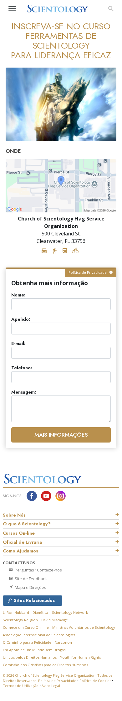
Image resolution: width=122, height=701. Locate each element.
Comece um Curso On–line (26, 627)
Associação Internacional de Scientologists (39, 634)
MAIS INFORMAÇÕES (61, 435)
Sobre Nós (14, 515)
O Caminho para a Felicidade (27, 642)
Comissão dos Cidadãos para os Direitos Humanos (45, 664)
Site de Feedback (30, 578)
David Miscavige (54, 620)
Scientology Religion (20, 620)
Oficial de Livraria (22, 542)
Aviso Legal (51, 685)
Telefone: (21, 368)
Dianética (40, 612)
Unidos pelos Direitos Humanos (30, 657)
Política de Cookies (95, 680)
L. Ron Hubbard (16, 612)
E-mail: (18, 343)
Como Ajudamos (20, 551)
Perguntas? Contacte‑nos (38, 570)
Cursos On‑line (19, 533)
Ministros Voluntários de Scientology (83, 627)
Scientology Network (70, 612)
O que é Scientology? (27, 524)
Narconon (63, 642)
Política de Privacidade (57, 680)
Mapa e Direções (30, 587)
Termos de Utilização (20, 685)
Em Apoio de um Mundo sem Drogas (34, 649)
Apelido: (20, 319)
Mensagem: (23, 392)
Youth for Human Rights (80, 657)
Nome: (18, 295)
